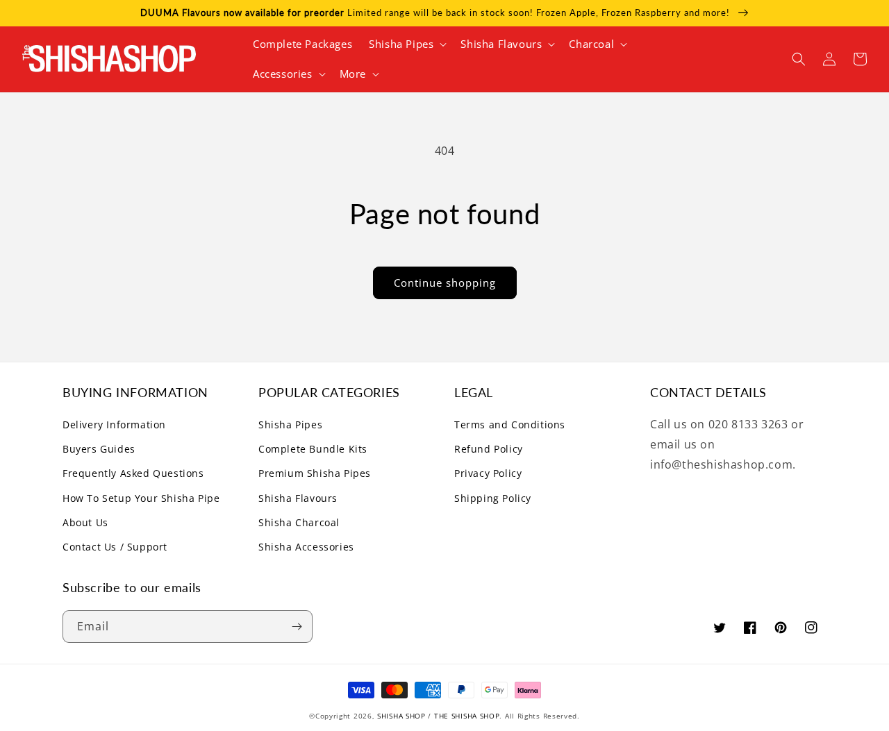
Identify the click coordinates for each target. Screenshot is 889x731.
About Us (85, 522)
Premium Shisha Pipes (314, 473)
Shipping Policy (492, 498)
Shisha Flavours (298, 498)
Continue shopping (445, 282)
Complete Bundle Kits (312, 448)
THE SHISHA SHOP (467, 716)
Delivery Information (114, 424)
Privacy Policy (488, 473)
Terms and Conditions (509, 424)
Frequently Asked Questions (133, 473)
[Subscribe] (296, 626)
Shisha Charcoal (299, 522)
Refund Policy (488, 448)
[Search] (798, 59)
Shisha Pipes (290, 424)
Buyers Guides (99, 448)
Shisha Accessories (306, 546)
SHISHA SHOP (401, 716)
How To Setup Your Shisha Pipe (141, 498)
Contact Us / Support (115, 546)
